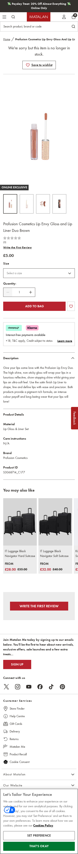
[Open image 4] (59, 204)
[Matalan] (39, 16)
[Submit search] (13, 16)
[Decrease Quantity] (7, 292)
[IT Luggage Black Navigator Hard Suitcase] (20, 522)
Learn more (64, 341)
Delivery (15, 731)
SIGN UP (17, 664)
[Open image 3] (43, 204)
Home (6, 39)
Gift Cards (16, 724)
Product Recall (18, 754)
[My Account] (64, 16)
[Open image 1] (10, 204)
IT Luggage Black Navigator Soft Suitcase (54, 553)
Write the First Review (17, 247)
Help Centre (17, 716)
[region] (39, 821)
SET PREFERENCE (39, 836)
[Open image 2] (27, 204)
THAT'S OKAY (39, 846)
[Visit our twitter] (6, 687)
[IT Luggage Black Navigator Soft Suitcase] (55, 522)
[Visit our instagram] (17, 687)
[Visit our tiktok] (51, 687)
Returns (14, 739)
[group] (16, 567)
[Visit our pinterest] (62, 687)
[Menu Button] (4, 16)
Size (6, 264)
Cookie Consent (19, 762)
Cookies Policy (43, 826)
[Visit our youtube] (29, 687)
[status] (19, 292)
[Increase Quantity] (30, 292)
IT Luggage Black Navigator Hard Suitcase (20, 553)
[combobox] (39, 273)
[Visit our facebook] (40, 687)
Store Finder (17, 708)
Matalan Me (17, 747)
